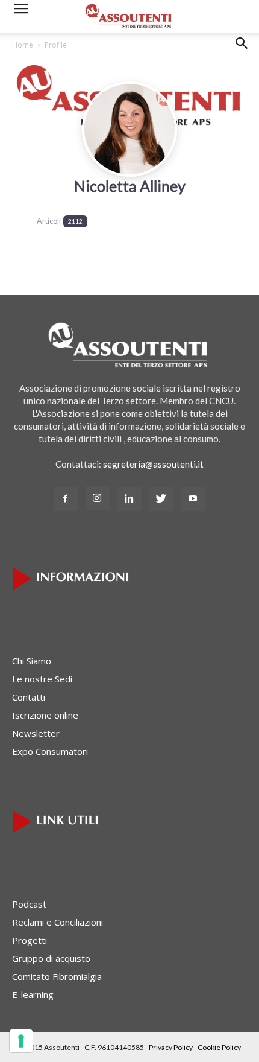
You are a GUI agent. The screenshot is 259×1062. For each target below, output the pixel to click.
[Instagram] (98, 498)
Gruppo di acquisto (51, 958)
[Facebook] (66, 499)
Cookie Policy (219, 1047)
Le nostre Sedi (42, 679)
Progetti (29, 940)
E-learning (33, 994)
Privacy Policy (171, 1047)
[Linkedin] (129, 499)
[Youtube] (193, 499)
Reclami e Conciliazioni (57, 922)
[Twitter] (161, 499)
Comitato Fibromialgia (57, 976)
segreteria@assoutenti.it (153, 464)
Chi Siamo (31, 661)
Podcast (29, 904)
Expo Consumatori (50, 751)
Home (22, 45)
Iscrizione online (45, 715)
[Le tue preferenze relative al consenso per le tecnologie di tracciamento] (21, 1040)
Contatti (28, 697)
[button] (242, 52)
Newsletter (36, 733)
